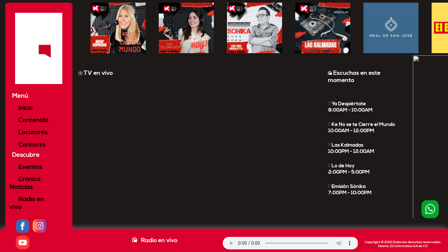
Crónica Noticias (25, 183)
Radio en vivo (27, 203)
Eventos (29, 167)
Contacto (31, 145)
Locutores (32, 132)
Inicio (25, 108)
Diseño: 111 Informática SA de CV (403, 246)
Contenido (33, 120)
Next (408, 136)
